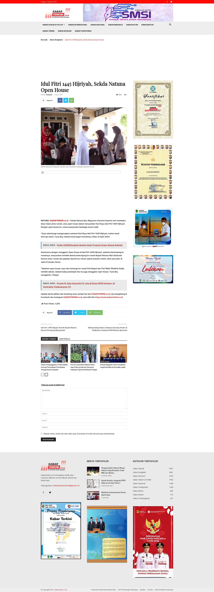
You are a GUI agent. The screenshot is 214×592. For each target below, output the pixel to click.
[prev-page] (42, 374)
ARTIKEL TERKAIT (49, 339)
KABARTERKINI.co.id (101, 294)
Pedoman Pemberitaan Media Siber (103, 590)
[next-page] (46, 374)
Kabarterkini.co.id (60, 590)
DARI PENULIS (64, 339)
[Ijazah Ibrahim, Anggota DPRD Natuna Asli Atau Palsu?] (93, 483)
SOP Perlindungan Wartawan (128, 590)
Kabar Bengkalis (115, 25)
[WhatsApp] (71, 100)
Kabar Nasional (98, 25)
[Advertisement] (107, 61)
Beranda (44, 40)
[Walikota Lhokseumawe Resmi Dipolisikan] (93, 495)
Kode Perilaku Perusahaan (164, 590)
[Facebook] (167, 1)
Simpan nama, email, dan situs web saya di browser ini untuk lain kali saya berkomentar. (79, 434)
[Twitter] (171, 1)
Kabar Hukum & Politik (53, 25)
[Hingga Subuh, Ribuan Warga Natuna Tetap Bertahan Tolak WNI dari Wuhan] (93, 471)
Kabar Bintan (147, 25)
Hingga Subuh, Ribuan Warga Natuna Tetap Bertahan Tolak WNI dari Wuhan (113, 470)
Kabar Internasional (77, 25)
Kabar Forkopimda (83, 31)
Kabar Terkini (48, 31)
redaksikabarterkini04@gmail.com (66, 485)
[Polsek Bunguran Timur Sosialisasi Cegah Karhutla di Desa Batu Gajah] (113, 353)
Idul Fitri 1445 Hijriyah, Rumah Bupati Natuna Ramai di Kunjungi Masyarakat (58, 329)
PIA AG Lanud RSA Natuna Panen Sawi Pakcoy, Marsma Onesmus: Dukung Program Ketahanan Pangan (83, 367)
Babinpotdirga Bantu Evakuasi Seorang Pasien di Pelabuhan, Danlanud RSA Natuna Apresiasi (107, 329)
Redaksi (49, 95)
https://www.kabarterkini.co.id (109, 297)
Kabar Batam (132, 25)
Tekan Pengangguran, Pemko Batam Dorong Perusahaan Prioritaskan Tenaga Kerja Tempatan (54, 367)
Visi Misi (150, 590)
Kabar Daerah (75, 361)
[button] (170, 25)
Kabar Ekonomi (64, 31)
